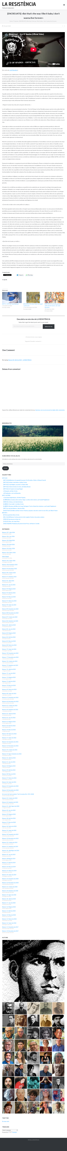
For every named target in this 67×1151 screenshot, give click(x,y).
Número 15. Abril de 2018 (9, 911)
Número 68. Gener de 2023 (9, 693)
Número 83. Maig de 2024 (9, 633)
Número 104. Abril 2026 (8, 544)
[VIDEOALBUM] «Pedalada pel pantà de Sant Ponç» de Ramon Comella (21, 523)
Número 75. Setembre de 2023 (10, 665)
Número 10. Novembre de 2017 (10, 931)
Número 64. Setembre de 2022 (10, 709)
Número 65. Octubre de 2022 (9, 705)
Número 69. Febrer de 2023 (9, 689)
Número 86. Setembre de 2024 (10, 621)
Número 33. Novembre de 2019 (10, 838)
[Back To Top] (63, 1147)
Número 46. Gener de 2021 (9, 782)
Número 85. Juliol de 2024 (9, 625)
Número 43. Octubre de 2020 (9, 798)
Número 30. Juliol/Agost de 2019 (10, 850)
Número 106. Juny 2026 (8, 536)
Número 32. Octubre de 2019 (9, 842)
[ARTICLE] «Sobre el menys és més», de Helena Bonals (17, 486)
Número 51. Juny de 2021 (8, 762)
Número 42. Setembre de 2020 (10, 802)
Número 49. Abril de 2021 (9, 770)
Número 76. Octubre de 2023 (9, 661)
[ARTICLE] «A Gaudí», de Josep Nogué (13, 489)
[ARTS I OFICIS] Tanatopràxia (10, 304)
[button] (33, 971)
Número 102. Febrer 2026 (9, 552)
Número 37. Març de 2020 (9, 822)
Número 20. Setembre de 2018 (10, 890)
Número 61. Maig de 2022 (9, 721)
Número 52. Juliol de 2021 (9, 758)
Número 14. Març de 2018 (9, 915)
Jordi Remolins (13, 70)
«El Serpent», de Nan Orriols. (10, 491)
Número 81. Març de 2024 (9, 641)
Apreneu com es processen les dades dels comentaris (50, 410)
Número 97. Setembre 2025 (9, 576)
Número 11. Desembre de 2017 (10, 927)
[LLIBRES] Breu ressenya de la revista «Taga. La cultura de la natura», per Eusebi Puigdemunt (26, 499)
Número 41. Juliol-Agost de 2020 (10, 806)
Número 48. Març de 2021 (9, 774)
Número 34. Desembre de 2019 (10, 834)
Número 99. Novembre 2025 (9, 568)
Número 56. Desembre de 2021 (10, 742)
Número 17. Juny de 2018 (8, 903)
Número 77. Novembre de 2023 (10, 657)
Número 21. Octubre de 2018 (9, 886)
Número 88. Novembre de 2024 (10, 613)
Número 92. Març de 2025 (9, 596)
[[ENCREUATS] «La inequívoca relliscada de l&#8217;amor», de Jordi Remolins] (54, 297)
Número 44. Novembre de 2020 (10, 790)
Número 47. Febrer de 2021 (9, 778)
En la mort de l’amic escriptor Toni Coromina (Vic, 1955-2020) (18, 794)
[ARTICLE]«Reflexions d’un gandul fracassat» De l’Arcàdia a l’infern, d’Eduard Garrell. (24, 480)
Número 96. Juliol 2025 (8, 580)
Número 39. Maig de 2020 (9, 814)
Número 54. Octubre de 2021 (9, 750)
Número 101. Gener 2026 (8, 560)
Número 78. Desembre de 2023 (10, 653)
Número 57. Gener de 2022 (9, 737)
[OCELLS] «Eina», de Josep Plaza (11, 521)
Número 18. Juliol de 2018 (9, 899)
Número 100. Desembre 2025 (10, 564)
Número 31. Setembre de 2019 (10, 846)
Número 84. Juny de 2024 (8, 629)
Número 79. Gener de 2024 (9, 649)
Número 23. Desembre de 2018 (10, 878)
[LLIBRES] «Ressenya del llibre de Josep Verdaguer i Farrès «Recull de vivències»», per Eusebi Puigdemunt (29, 506)
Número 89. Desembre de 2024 (10, 609)
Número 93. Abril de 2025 (9, 592)
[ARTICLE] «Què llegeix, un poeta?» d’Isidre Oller (15, 484)
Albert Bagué (5, 556)
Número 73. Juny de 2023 (8, 673)
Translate (14, 1132)
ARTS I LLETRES (6, 495)
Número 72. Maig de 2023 (9, 677)
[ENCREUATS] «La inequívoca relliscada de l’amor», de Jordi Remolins (53, 305)
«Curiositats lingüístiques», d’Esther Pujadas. (14, 497)
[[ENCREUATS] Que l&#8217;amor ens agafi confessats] (33, 297)
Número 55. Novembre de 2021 (10, 746)
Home (11, 21)
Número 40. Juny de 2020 (8, 810)
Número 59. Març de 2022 (9, 729)
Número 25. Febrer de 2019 (9, 870)
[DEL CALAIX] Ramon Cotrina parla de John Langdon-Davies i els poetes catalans (23, 517)
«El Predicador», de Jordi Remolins (12, 493)
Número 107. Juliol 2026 (8, 532)
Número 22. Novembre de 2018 (10, 882)
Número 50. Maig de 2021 (9, 766)
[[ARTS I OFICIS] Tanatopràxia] (12, 297)
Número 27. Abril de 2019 (9, 862)
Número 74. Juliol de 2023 (9, 669)
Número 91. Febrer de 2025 (9, 601)
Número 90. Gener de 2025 (9, 605)
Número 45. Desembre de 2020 (10, 786)
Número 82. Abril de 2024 (9, 637)
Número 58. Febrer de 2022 (9, 733)
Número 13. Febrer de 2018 (9, 919)
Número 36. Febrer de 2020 (9, 826)
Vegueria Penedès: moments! (33, 341)
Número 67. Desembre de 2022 (10, 697)
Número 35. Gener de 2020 (9, 830)
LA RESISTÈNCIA (35, 1140)
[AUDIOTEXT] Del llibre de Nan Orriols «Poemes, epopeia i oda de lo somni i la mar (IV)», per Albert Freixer (30, 510)
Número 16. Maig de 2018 (9, 907)
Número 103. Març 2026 (8, 548)
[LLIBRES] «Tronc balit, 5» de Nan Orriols (13, 504)
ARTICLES (4, 478)
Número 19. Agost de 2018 (9, 895)
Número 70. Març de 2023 (9, 685)
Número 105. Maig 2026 (8, 540)
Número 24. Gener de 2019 (9, 874)
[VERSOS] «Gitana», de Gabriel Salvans (13, 502)
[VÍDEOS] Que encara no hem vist (11, 519)
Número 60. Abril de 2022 (9, 725)
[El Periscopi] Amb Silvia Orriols (11, 515)
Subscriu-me (48, 326)
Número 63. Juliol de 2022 (9, 713)
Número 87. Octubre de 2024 (9, 617)
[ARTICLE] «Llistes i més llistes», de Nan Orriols (15, 482)
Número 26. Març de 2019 (9, 866)
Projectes (16, 21)
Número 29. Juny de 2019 (8, 854)
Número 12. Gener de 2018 (9, 923)
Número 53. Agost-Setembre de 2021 (12, 754)
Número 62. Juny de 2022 (8, 717)
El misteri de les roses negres (34, 337)
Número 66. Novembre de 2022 (10, 701)
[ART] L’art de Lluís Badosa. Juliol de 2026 (14, 508)
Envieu (5, 468)
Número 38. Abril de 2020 (9, 818)
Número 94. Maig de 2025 (9, 589)
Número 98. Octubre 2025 (9, 572)
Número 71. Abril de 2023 (9, 681)
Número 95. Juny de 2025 (8, 584)
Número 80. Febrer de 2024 (9, 645)
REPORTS (4, 512)
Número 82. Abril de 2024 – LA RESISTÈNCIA (19, 360)
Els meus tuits (5, 1121)
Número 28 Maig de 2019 (8, 858)
